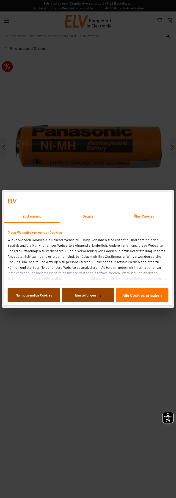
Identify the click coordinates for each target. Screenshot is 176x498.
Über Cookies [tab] (144, 216)
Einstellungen (85, 295)
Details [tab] (88, 216)
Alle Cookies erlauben (142, 295)
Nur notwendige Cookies (34, 295)
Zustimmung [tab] (32, 216)
